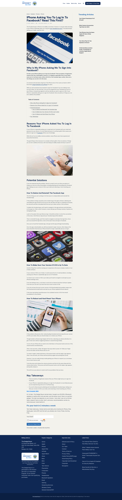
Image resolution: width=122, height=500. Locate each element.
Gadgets (33, 14)
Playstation (45, 468)
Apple (43, 444)
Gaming (44, 482)
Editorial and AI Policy (68, 441)
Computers (45, 470)
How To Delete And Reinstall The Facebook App (44, 109)
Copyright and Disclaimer (69, 461)
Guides (68, 3)
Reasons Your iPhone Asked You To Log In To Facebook (44, 105)
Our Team (64, 446)
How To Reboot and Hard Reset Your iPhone (43, 114)
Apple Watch (45, 453)
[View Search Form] (83, 3)
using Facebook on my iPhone (39, 84)
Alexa (43, 456)
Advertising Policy (67, 458)
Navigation (65, 466)
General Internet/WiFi (48, 490)
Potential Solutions (35, 107)
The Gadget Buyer (36, 496)
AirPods (44, 451)
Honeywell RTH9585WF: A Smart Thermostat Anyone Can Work (91, 455)
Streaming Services (47, 485)
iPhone (42, 14)
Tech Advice (45, 466)
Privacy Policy (66, 453)
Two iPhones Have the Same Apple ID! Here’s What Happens (86, 34)
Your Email (30, 416)
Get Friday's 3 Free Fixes (92, 3)
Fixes (64, 3)
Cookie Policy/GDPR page (69, 456)
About (79, 3)
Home (28, 14)
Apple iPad (45, 449)
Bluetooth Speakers (47, 478)
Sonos (43, 441)
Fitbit (43, 463)
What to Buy (74, 3)
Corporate (65, 463)
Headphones (45, 475)
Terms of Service (67, 451)
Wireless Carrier (46, 487)
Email (43, 480)
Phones (38, 14)
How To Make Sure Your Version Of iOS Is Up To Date (45, 111)
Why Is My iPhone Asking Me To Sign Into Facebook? (43, 103)
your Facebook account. (56, 28)
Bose (43, 458)
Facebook (40, 133)
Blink (43, 461)
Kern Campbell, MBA (32, 23)
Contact (64, 449)
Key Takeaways (34, 116)
